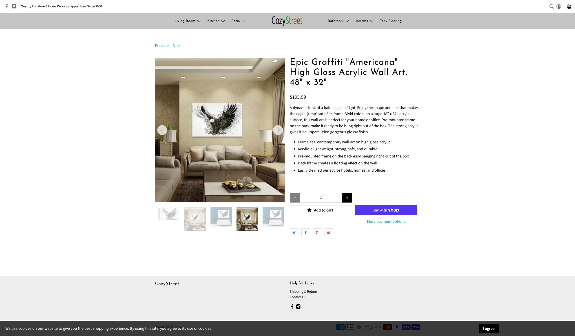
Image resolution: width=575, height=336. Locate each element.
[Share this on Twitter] (294, 232)
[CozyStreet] (287, 21)
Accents (362, 21)
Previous (162, 45)
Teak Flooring (391, 21)
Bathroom (336, 21)
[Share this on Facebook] (305, 232)
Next (177, 45)
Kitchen (213, 21)
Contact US (298, 297)
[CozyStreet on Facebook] (8, 7)
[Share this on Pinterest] (317, 232)
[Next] (278, 130)
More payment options (386, 221)
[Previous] (162, 130)
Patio (235, 21)
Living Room (185, 21)
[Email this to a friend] (329, 232)
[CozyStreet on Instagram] (15, 7)
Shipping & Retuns (304, 291)
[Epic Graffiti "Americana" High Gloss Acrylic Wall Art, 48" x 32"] (220, 130)
